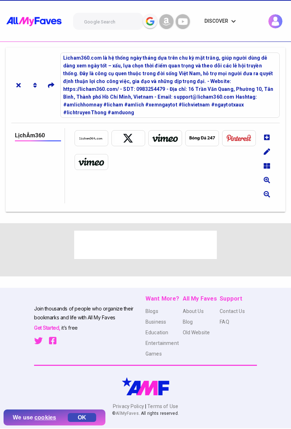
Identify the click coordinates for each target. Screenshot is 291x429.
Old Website (196, 332)
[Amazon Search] (166, 21)
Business (156, 322)
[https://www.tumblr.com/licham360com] (203, 138)
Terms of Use (162, 406)
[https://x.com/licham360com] (129, 138)
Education (157, 332)
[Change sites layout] (267, 166)
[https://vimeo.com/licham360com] (166, 138)
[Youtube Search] (183, 21)
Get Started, (47, 328)
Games (154, 354)
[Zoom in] (267, 180)
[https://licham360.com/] (93, 138)
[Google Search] (150, 21)
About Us (193, 311)
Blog (188, 322)
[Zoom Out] (267, 194)
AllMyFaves (127, 413)
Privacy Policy (129, 406)
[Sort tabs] (35, 85)
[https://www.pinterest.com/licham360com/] (240, 138)
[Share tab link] (51, 85)
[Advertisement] (145, 245)
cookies (45, 417)
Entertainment (162, 343)
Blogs (152, 311)
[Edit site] (267, 151)
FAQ (224, 322)
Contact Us (232, 311)
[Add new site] (267, 137)
